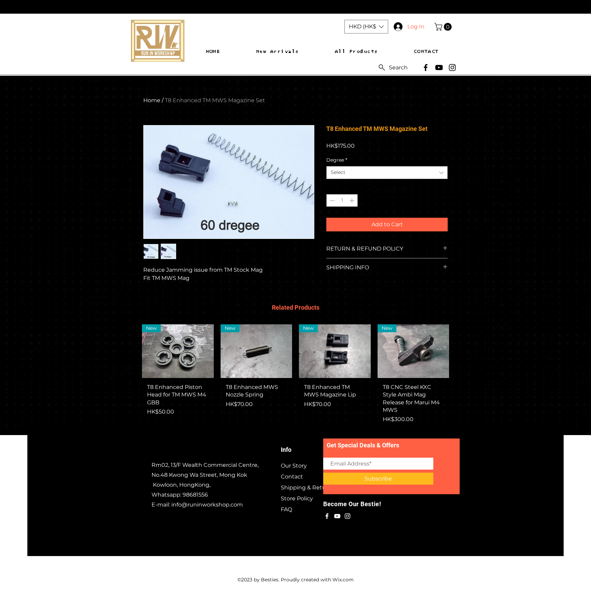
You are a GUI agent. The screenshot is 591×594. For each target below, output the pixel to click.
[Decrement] (331, 200)
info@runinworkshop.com (207, 504)
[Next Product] (459, 351)
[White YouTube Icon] (337, 516)
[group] (295, 376)
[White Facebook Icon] (327, 516)
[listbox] (366, 26)
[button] (366, 26)
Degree (336, 160)
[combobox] (387, 172)
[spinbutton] (342, 200)
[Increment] (352, 200)
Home (151, 100)
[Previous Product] (132, 351)
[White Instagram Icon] (347, 516)
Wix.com (343, 580)
